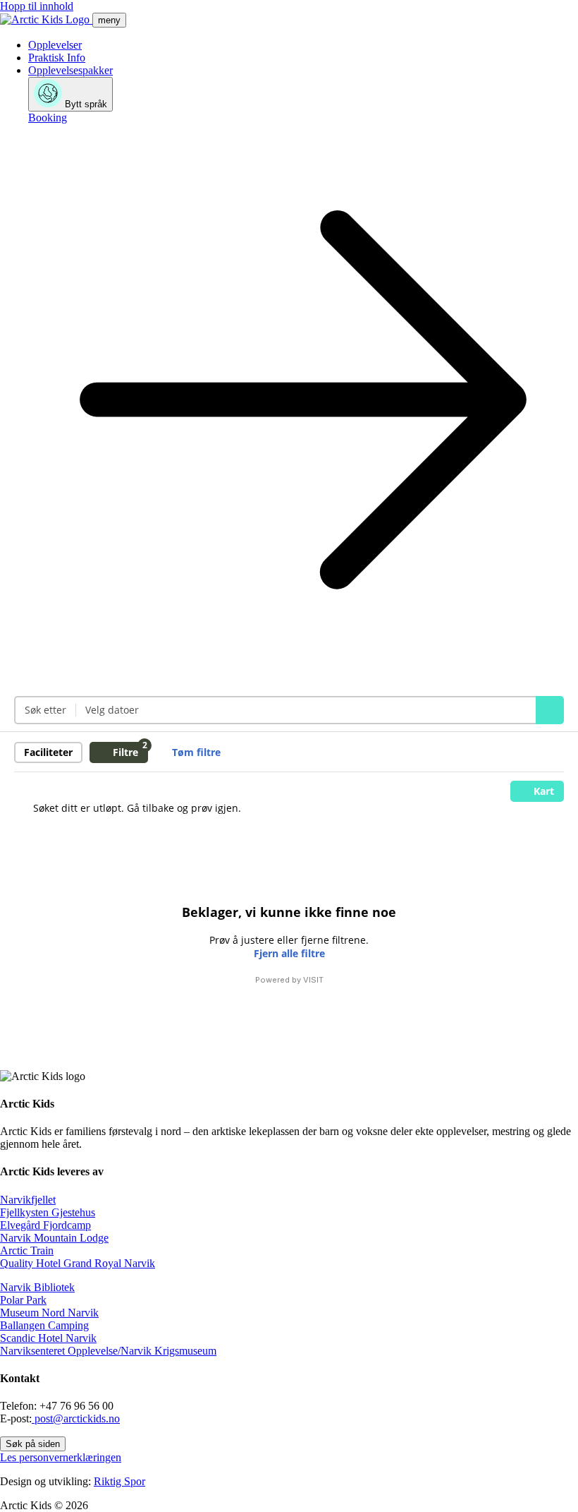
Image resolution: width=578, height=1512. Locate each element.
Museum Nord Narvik (49, 1313)
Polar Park (23, 1300)
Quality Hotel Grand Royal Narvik (77, 1263)
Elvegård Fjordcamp (45, 1225)
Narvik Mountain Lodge (54, 1238)
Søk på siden (33, 1444)
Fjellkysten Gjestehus (47, 1212)
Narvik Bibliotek (37, 1287)
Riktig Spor (119, 1481)
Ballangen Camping (44, 1325)
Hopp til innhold (36, 6)
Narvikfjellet (28, 1200)
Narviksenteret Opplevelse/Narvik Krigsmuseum (108, 1351)
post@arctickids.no (76, 1418)
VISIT (313, 980)
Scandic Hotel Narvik (48, 1338)
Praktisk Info (56, 58)
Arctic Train (27, 1250)
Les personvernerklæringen (60, 1457)
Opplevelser (55, 45)
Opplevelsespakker (70, 70)
